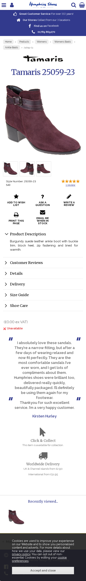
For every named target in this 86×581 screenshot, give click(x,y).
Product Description (28, 234)
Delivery (17, 284)
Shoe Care (19, 305)
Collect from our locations (46, 19)
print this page (16, 222)
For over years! (46, 13)
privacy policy (21, 554)
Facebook (46, 25)
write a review (69, 204)
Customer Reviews (26, 262)
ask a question (42, 204)
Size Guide (19, 295)
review (70, 184)
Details (16, 273)
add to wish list (16, 204)
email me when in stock (42, 221)
